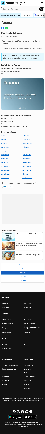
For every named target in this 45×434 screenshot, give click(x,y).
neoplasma (26, 151)
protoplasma (26, 162)
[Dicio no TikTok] (22, 411)
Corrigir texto (6, 328)
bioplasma (26, 159)
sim (4, 186)
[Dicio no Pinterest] (26, 411)
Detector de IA (28, 319)
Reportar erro (28, 369)
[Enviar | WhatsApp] (6, 28)
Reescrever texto (7, 319)
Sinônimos (27, 303)
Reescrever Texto (32, 55)
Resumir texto (6, 332)
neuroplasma (5, 151)
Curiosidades (6, 376)
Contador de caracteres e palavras (32, 328)
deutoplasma (27, 143)
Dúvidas (4, 384)
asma (3, 135)
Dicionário (5, 303)
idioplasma (5, 155)
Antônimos (27, 307)
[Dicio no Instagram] (14, 411)
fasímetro (22, 265)
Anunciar (27, 384)
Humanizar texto (29, 323)
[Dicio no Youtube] (18, 411)
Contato (26, 373)
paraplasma (26, 155)
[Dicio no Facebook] (30, 411)
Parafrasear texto (7, 323)
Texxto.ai (27, 332)
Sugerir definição (29, 376)
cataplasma (5, 147)
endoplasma (5, 166)
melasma (4, 162)
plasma (25, 174)
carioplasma (26, 170)
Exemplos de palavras (9, 369)
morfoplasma (27, 178)
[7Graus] (17, 422)
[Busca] (41, 9)
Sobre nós (27, 388)
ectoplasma (5, 174)
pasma (3, 139)
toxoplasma (5, 170)
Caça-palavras (6, 348)
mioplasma (26, 139)
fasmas (8, 74)
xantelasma (5, 159)
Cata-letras (5, 345)
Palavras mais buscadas (10, 365)
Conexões (27, 345)
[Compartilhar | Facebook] (2, 28)
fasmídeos (22, 280)
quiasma (25, 147)
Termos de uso (28, 365)
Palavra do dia (6, 380)
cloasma (4, 143)
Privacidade (27, 380)
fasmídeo (22, 276)
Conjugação (6, 307)
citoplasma (5, 178)
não (10, 186)
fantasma (25, 135)
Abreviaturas (6, 373)
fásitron (22, 269)
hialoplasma (26, 166)
